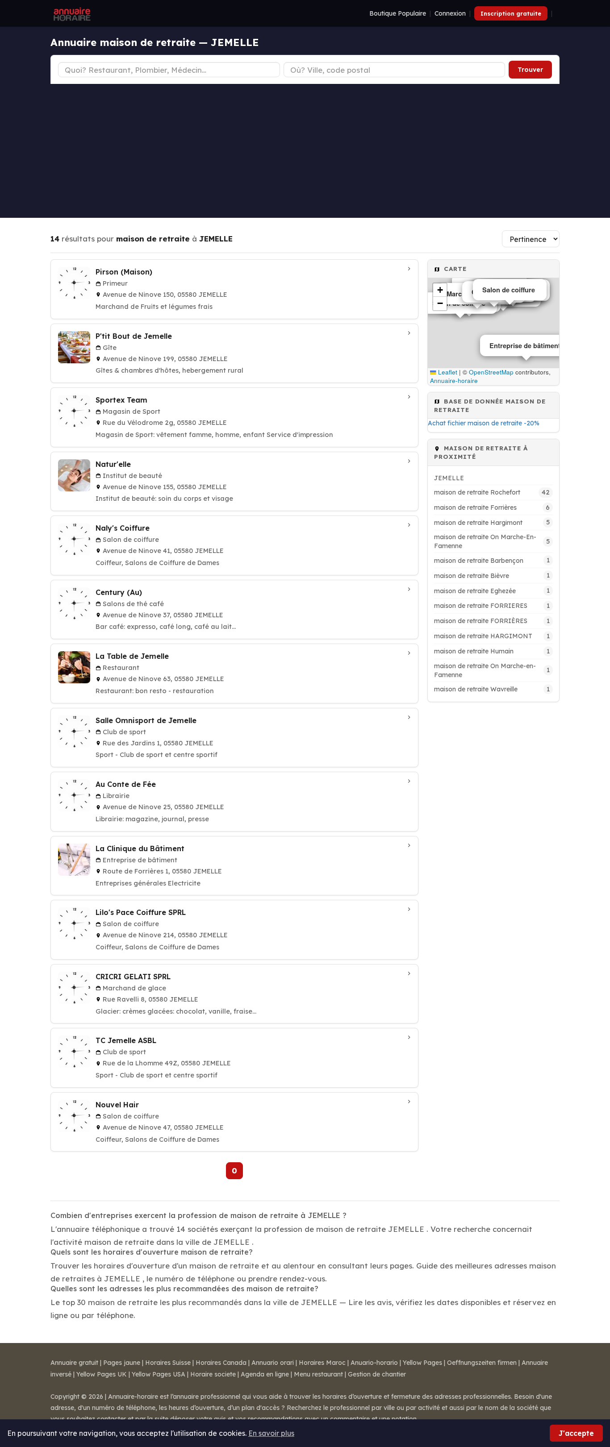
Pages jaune (121, 1363)
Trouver (530, 70)
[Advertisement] (305, 150)
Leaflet (446, 372)
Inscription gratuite (510, 13)
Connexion (450, 13)
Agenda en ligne (265, 1374)
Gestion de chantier (377, 1374)
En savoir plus (271, 1433)
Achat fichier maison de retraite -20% (483, 423)
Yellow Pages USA (158, 1374)
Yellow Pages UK (101, 1374)
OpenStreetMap (491, 372)
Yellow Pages (422, 1363)
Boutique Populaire (397, 13)
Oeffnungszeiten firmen (482, 1363)
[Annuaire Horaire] (71, 13)
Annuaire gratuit (74, 1363)
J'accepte (576, 1433)
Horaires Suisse (168, 1363)
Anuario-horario (374, 1363)
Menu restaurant (318, 1374)
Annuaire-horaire (454, 380)
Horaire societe (213, 1374)
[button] (440, 290)
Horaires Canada (221, 1363)
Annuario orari (272, 1363)
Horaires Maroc (322, 1363)
